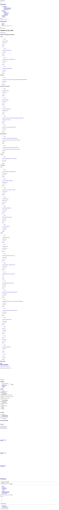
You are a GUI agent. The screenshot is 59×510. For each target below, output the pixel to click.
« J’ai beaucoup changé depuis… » (6, 237)
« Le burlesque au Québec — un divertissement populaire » (8, 264)
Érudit (3, 23)
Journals (3, 24)
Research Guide (4, 488)
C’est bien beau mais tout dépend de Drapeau (7, 68)
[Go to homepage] (2, 0)
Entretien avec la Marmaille (5, 99)
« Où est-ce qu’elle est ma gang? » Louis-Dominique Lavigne (9, 171)
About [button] (3, 11)
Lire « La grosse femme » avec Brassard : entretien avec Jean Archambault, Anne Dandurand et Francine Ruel (14, 79)
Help (3, 486)
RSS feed (3, 386)
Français (3, 16)
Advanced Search (4, 15)
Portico (6, 393)
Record (3, 64)
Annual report (6, 14)
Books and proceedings (7, 8)
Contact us (3, 489)
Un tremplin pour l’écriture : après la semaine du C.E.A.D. (8, 59)
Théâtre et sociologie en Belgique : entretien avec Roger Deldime (9, 158)
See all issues (2, 379)
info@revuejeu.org (5, 415)
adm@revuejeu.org (5, 416)
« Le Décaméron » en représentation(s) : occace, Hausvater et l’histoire (10, 147)
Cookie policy (4, 506)
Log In (3, 10)
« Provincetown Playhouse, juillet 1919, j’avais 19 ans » (8, 255)
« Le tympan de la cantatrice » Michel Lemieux (7, 180)
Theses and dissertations (5, 491)
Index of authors (4, 385)
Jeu (4, 364)
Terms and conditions (3, 426)
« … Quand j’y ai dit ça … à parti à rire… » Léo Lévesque (8, 189)
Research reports (6, 9)
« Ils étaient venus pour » (5, 246)
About (5, 11)
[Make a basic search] (9, 19)
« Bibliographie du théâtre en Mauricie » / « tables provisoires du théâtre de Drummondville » (12, 301)
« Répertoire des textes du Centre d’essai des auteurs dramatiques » (9, 310)
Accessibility (4, 487)
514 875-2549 (4, 418)
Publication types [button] (4, 6)
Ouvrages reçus (4, 328)
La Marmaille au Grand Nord (5, 90)
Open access (6, 13)
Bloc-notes (3, 337)
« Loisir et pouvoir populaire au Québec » (7, 319)
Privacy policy (4, 505)
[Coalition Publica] (3, 503)
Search (1, 18)
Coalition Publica (6, 12)
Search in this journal (5, 383)
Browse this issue (2, 32)
